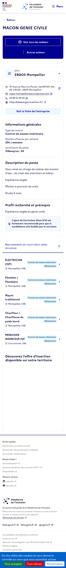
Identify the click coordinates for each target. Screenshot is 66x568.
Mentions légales (10, 545)
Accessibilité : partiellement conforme (20, 534)
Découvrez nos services (13, 517)
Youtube (9, 485)
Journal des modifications (14, 453)
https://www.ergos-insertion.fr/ (26, 102)
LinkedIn (9, 481)
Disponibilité (8, 471)
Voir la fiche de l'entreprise (33, 111)
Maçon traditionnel (12, 297)
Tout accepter (13, 564)
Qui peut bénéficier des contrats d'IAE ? (21, 467)
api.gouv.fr (44, 525)
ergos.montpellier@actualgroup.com (29, 93)
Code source (8, 538)
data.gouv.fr (27, 525)
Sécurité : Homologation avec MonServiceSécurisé (26, 542)
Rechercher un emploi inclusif (16, 445)
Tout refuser (34, 564)
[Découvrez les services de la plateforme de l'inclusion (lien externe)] (15, 500)
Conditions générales (12, 549)
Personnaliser (55, 564)
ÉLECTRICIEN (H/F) (13, 262)
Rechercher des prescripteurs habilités (20, 449)
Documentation (10, 463)
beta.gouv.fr (9, 525)
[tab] (33, 246)
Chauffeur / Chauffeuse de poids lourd (14, 317)
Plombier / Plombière (11, 280)
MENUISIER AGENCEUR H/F (15, 337)
